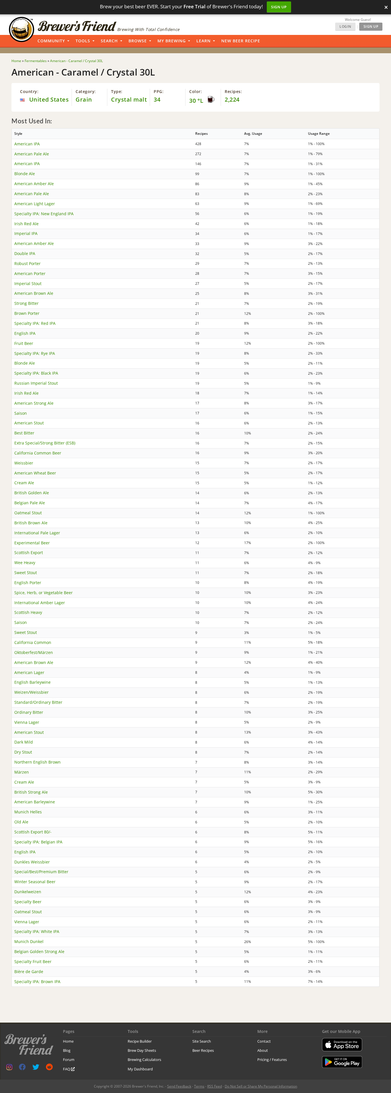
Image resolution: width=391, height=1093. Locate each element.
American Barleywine (34, 802)
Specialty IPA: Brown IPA (37, 981)
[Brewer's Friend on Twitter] (35, 1068)
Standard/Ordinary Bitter (38, 702)
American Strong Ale (34, 403)
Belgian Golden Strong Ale (39, 951)
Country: (29, 91)
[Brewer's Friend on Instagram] (9, 1068)
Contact (264, 1041)
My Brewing (171, 41)
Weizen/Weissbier (31, 692)
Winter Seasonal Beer (35, 881)
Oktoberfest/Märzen (33, 652)
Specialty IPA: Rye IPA (34, 353)
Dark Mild (23, 742)
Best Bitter (24, 433)
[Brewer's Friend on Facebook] (22, 1068)
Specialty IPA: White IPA (36, 931)
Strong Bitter (26, 303)
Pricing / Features (272, 1059)
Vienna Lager (26, 722)
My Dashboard (140, 1069)
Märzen (21, 772)
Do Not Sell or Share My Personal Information (261, 1086)
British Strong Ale (31, 792)
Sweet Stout (25, 572)
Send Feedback (179, 1086)
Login (345, 26)
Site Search (201, 1041)
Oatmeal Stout (28, 512)
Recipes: (233, 91)
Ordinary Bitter (28, 712)
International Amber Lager (39, 602)
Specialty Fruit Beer (33, 961)
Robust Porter (27, 263)
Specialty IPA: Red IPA (35, 323)
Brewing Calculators (144, 1059)
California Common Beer (37, 453)
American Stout (29, 423)
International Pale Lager (37, 532)
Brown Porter (27, 313)
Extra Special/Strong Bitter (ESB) (44, 443)
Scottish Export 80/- (33, 832)
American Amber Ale (34, 183)
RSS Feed (214, 1086)
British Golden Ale (31, 492)
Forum (68, 1059)
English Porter (27, 582)
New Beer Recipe (240, 41)
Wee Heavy (24, 562)
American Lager (29, 672)
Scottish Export (28, 552)
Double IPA (24, 253)
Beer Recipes (203, 1050)
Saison (20, 413)
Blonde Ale (24, 173)
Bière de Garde (28, 971)
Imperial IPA (25, 233)
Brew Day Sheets (142, 1050)
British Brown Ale (31, 522)
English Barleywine (32, 682)
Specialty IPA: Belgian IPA (38, 842)
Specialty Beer (28, 901)
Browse (138, 41)
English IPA (24, 333)
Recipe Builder (140, 1041)
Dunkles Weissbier (32, 862)
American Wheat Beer (35, 473)
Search (109, 41)
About (262, 1050)
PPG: (158, 91)
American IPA (27, 144)
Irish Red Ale (26, 223)
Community (51, 41)
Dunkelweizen (27, 891)
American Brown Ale (33, 293)
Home (68, 1041)
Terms (199, 1086)
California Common (32, 642)
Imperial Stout (28, 283)
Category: (86, 91)
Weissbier (23, 463)
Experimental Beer (32, 542)
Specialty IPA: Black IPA (36, 373)
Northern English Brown (37, 762)
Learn (203, 41)
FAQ (67, 1069)
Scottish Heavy (28, 612)
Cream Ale (24, 482)
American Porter (30, 273)
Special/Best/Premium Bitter (41, 871)
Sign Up (279, 6)
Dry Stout (23, 752)
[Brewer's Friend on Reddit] (49, 1068)
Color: (195, 91)
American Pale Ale (31, 154)
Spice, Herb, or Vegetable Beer (43, 592)
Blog (66, 1050)
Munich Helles (28, 812)
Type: (117, 91)
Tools (83, 41)
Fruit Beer (23, 343)
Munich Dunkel (29, 941)
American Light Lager (34, 203)
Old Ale (21, 822)
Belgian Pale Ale (29, 502)
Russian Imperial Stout (36, 383)
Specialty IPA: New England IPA (44, 213)
